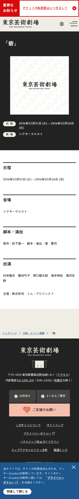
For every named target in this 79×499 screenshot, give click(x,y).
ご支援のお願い (44, 410)
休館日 (58, 380)
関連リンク (61, 450)
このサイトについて (28, 425)
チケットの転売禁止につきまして (45, 8)
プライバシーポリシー (37, 433)
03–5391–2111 (25, 380)
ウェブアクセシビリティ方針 (29, 450)
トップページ (9, 333)
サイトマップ (55, 425)
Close (74, 8)
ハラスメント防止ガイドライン (39, 442)
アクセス (62, 375)
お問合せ (24, 396)
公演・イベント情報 (33, 333)
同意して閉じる (17, 491)
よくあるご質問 (55, 396)
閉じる (73, 467)
